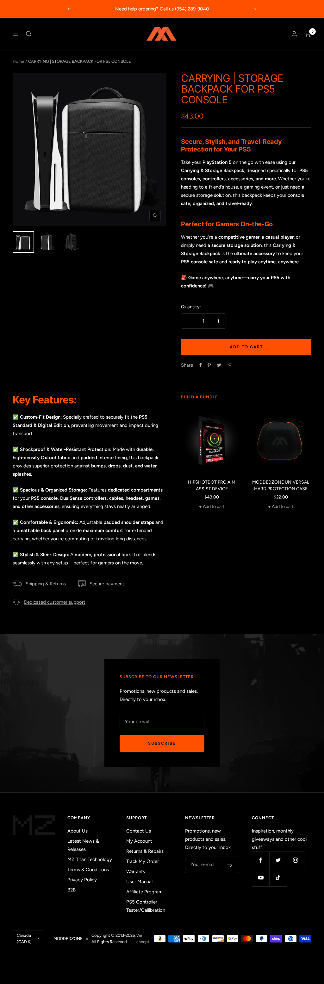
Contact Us (138, 831)
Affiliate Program (144, 892)
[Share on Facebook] (200, 365)
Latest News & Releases (83, 845)
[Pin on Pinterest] (209, 365)
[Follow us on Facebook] (260, 860)
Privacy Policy (82, 880)
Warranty (136, 871)
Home (18, 61)
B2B (71, 890)
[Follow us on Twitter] (278, 860)
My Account (139, 841)
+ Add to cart (212, 506)
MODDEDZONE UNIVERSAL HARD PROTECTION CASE (280, 485)
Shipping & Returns (46, 584)
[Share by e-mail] (229, 365)
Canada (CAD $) (24, 938)
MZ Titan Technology (89, 859)
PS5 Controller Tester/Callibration (145, 906)
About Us (77, 831)
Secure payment (107, 584)
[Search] (29, 34)
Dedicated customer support (54, 602)
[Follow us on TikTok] (278, 877)
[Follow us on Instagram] (295, 860)
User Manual (139, 881)
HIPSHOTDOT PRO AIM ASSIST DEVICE (211, 485)
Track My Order (142, 861)
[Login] (294, 33)
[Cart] (308, 34)
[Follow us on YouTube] (260, 877)
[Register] (230, 865)
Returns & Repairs (145, 851)
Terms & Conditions (88, 869)
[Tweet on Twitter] (219, 365)
